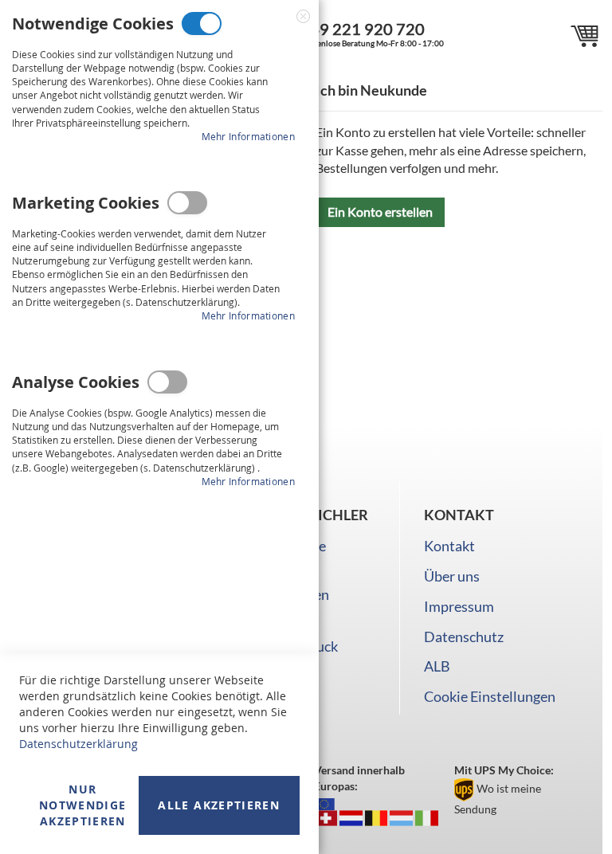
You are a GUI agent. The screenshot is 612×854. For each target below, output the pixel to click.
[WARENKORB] (586, 37)
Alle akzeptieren (219, 805)
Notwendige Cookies (202, 23)
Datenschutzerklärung (78, 743)
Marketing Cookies (187, 202)
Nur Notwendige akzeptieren (83, 805)
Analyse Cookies (167, 382)
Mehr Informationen (248, 136)
